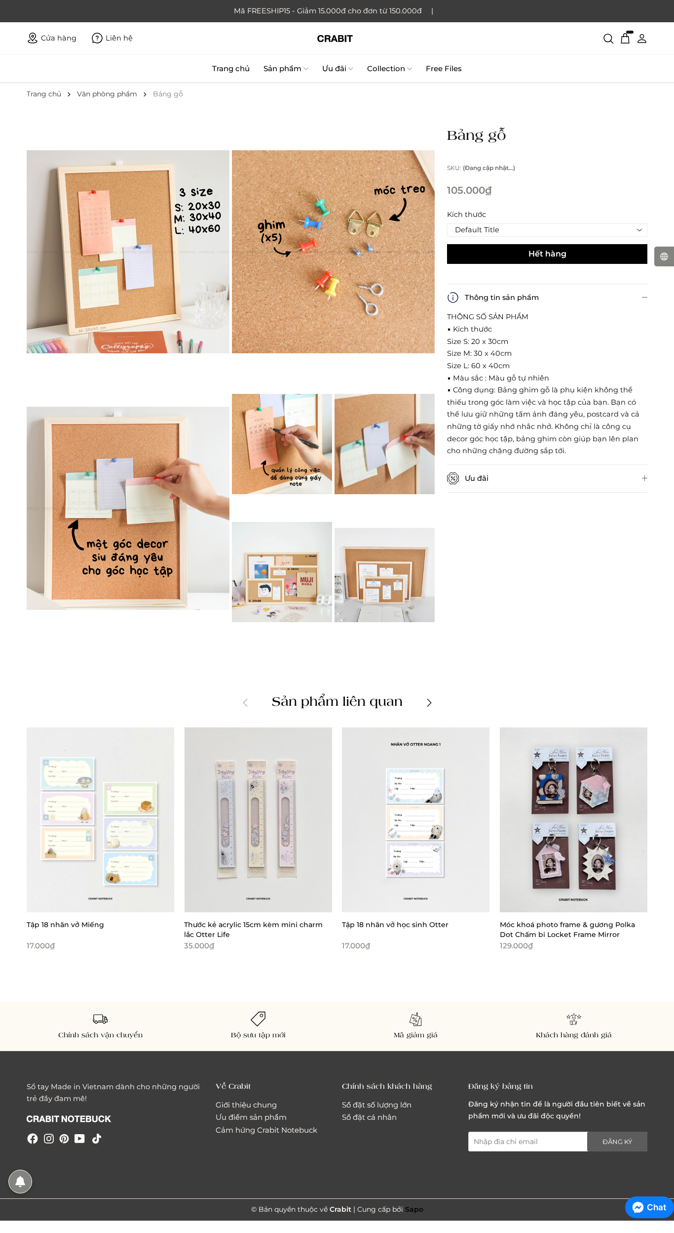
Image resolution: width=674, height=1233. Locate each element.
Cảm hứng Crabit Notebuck (266, 1130)
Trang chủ (231, 68)
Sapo (414, 1209)
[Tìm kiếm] (608, 38)
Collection (386, 68)
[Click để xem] (129, 253)
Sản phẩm (282, 68)
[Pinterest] (64, 1138)
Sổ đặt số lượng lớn (377, 1104)
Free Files (444, 68)
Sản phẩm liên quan (337, 700)
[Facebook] (32, 1138)
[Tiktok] (97, 1138)
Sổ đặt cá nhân (369, 1117)
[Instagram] (49, 1138)
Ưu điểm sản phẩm (251, 1117)
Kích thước (466, 214)
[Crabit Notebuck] (337, 38)
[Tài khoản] (642, 38)
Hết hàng (547, 253)
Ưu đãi (334, 68)
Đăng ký (617, 1142)
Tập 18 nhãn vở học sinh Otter (395, 924)
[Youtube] (80, 1138)
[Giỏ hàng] (625, 38)
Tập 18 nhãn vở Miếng (65, 924)
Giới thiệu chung (246, 1104)
